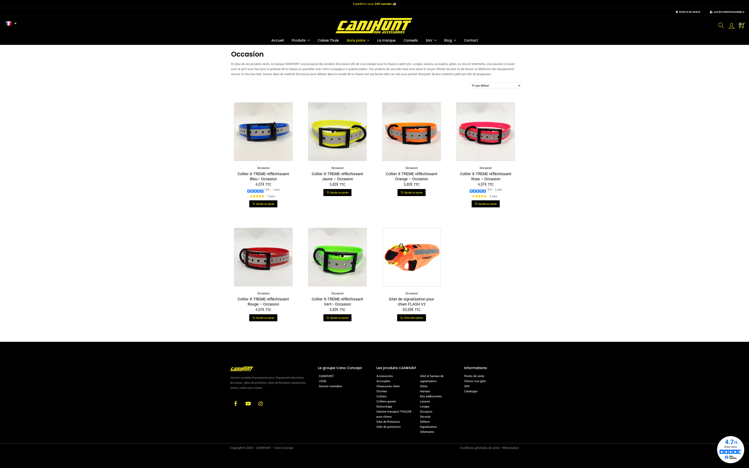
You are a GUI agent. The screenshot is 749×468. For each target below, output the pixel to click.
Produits (299, 40)
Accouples (383, 381)
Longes (425, 406)
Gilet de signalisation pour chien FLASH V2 (411, 301)
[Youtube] (248, 403)
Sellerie (425, 422)
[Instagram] (260, 403)
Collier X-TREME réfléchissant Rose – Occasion (485, 176)
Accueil (277, 40)
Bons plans (356, 40)
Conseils (411, 40)
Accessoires (384, 376)
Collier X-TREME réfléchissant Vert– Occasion (337, 301)
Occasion (263, 168)
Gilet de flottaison (388, 422)
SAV (429, 40)
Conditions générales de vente (479, 448)
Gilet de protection (388, 427)
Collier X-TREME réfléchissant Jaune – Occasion (337, 176)
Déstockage (384, 406)
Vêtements (427, 432)
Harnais (425, 391)
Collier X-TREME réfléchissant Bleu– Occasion (263, 176)
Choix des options (413, 318)
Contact (471, 40)
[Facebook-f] (235, 403)
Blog (448, 40)
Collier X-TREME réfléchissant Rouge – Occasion (263, 301)
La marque (386, 40)
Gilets (424, 386)
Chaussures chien (388, 386)
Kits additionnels (431, 396)
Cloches (381, 391)
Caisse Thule (328, 40)
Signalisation (428, 427)
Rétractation (511, 448)
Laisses (425, 401)
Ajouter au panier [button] (265, 204)
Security (425, 416)
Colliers (381, 396)
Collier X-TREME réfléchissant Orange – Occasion (411, 176)
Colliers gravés (386, 401)
